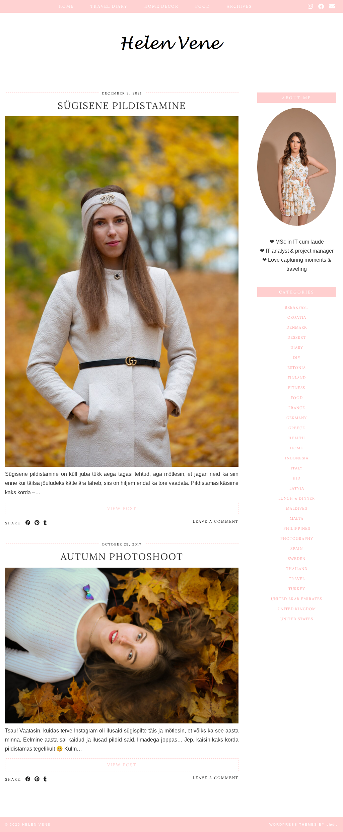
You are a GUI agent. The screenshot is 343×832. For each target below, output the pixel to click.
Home (66, 6)
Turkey (296, 588)
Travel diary (109, 6)
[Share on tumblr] (45, 522)
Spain (296, 548)
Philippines (296, 528)
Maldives (296, 508)
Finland (297, 377)
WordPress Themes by (303, 824)
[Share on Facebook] (28, 522)
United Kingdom (297, 608)
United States (296, 619)
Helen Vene (36, 824)
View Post (121, 508)
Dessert (296, 337)
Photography (296, 538)
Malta (296, 518)
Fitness (296, 387)
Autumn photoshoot (122, 557)
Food (202, 6)
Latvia (296, 488)
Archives (239, 6)
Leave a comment (215, 521)
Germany (296, 417)
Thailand (296, 568)
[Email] (332, 6)
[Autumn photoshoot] (121, 721)
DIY (296, 357)
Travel (297, 578)
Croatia (296, 317)
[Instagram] (311, 6)
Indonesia (296, 458)
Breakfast (296, 307)
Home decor (161, 6)
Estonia (296, 367)
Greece (296, 428)
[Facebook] (321, 6)
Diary (296, 347)
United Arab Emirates (296, 598)
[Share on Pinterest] (37, 522)
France (296, 407)
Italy (296, 468)
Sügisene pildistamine (122, 106)
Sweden (296, 558)
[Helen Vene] (171, 38)
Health (296, 438)
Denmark (296, 327)
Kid (296, 478)
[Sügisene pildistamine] (121, 465)
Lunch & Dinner (296, 498)
